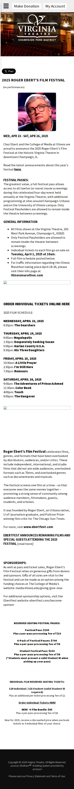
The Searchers (24, 325)
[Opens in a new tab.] (36, 283)
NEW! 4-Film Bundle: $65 (37, 709)
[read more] (25, 544)
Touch (18, 392)
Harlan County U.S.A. (29, 346)
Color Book (23, 388)
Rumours (21, 371)
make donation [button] (26, 6)
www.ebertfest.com (38, 527)
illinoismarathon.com (27, 275)
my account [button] (55, 6)
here (17, 169)
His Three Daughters (29, 350)
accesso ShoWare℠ (20, 765)
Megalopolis (23, 338)
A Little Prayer (26, 363)
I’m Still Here (23, 367)
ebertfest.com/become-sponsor (33, 602)
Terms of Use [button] (58, 776)
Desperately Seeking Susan (34, 342)
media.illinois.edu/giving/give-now (39, 588)
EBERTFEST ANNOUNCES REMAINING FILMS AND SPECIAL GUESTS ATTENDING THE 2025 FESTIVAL (36, 539)
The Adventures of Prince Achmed (38, 383)
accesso (37, 769)
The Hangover (24, 396)
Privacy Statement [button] (36, 776)
